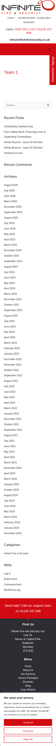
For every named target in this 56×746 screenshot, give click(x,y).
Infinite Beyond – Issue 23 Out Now (23, 142)
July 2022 (9, 386)
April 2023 (9, 337)
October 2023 (11, 304)
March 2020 (10, 479)
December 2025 (13, 206)
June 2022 (10, 391)
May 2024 (9, 283)
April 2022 (9, 402)
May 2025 (9, 234)
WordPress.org (12, 590)
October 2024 (11, 255)
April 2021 (9, 457)
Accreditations (26, 18)
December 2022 (13, 359)
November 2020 (13, 468)
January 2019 (11, 528)
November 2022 (13, 364)
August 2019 (11, 495)
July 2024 (9, 272)
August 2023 (11, 315)
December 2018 (13, 533)
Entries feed (10, 579)
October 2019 (11, 489)
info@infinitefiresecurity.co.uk (30, 39)
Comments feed (12, 584)
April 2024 (9, 288)
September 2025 (13, 212)
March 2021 (10, 462)
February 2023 (12, 348)
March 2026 (10, 201)
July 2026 (9, 190)
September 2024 (13, 261)
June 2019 (10, 506)
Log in (7, 573)
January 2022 (11, 413)
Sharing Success (13, 153)
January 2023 (11, 353)
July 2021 (9, 440)
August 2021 (11, 435)
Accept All (28, 722)
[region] (28, 719)
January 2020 (11, 484)
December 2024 (13, 250)
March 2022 (10, 408)
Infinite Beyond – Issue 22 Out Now (23, 147)
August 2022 (11, 381)
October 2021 (11, 424)
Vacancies (28, 22)
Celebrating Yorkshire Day (19, 126)
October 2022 (11, 370)
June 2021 (10, 446)
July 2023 (9, 321)
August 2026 (11, 185)
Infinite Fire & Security (16, 553)
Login (10, 18)
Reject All (28, 739)
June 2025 (10, 228)
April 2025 (9, 239)
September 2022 (13, 375)
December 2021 (13, 419)
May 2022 (9, 397)
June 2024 (10, 277)
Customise (28, 731)
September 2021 (13, 430)
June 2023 (10, 326)
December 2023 (13, 299)
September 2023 (13, 310)
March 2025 (10, 245)
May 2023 (9, 332)
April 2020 (9, 473)
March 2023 (10, 342)
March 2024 (10, 294)
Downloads (43, 18)
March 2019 (10, 517)
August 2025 (11, 217)
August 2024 (11, 266)
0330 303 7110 (25, 29)
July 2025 (9, 223)
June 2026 (10, 196)
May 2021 (9, 451)
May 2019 (9, 511)
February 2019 (12, 522)
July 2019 (9, 500)
